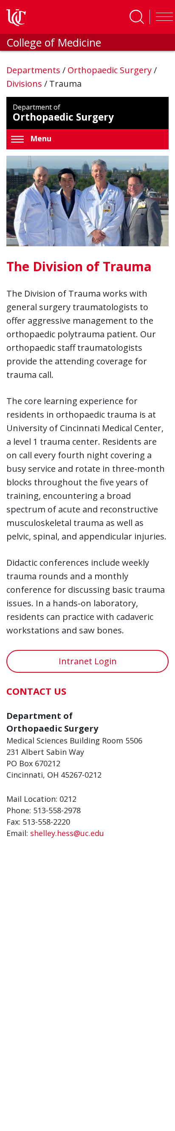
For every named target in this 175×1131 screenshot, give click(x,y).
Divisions (25, 83)
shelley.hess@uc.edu (67, 833)
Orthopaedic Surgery (111, 70)
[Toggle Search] (137, 17)
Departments (34, 70)
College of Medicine (53, 42)
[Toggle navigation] (162, 17)
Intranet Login (88, 661)
